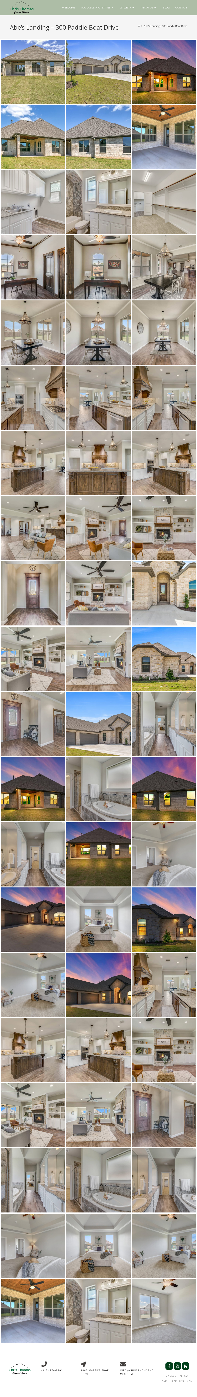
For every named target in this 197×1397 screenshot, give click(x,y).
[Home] (139, 26)
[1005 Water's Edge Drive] (84, 1364)
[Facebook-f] (169, 1366)
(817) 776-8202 (52, 1370)
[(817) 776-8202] (44, 1364)
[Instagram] (177, 1366)
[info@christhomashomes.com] (123, 1364)
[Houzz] (185, 1366)
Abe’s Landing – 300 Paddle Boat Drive (165, 26)
